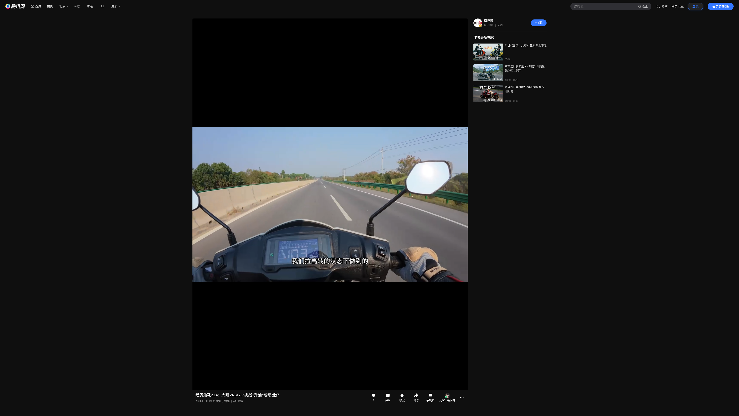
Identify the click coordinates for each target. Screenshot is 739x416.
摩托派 (488, 20)
